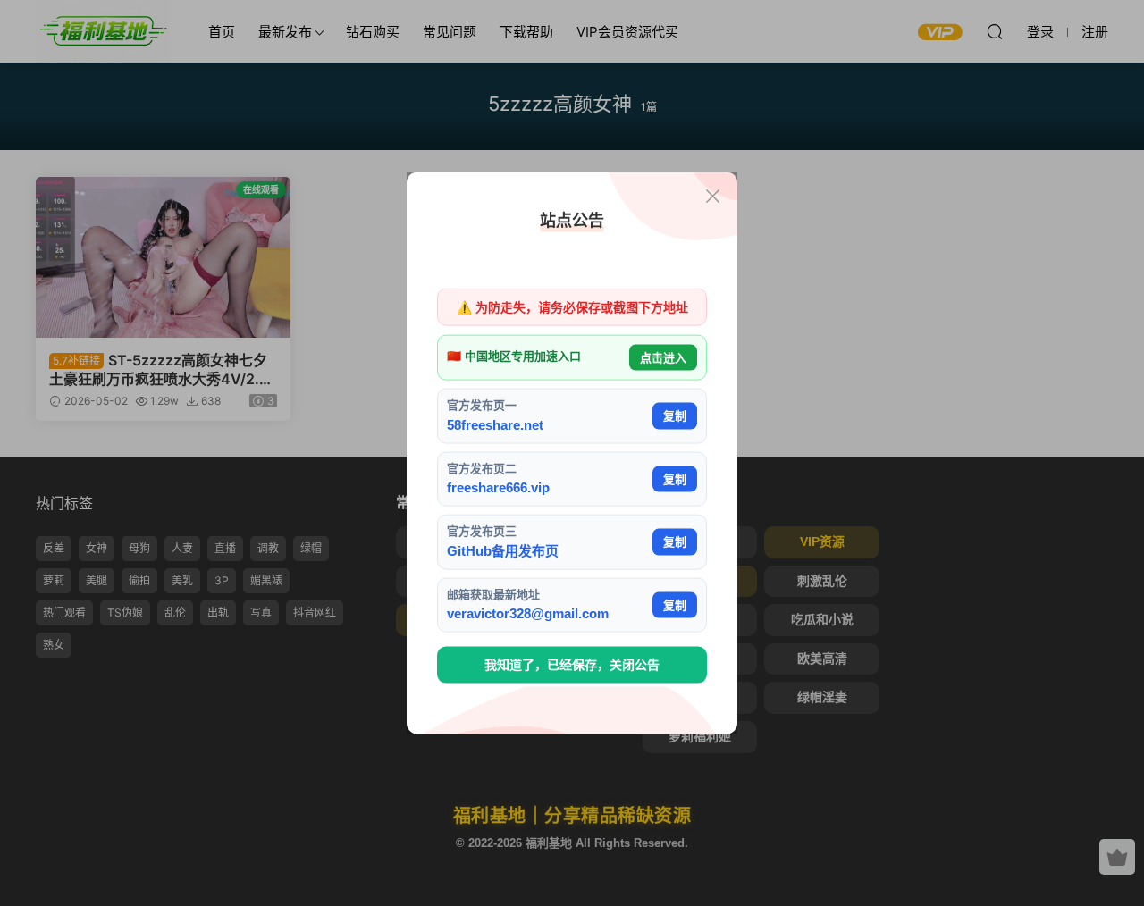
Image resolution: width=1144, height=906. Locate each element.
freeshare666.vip (498, 487)
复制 (674, 416)
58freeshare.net (495, 424)
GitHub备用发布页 (503, 550)
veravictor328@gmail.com (528, 613)
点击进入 (663, 357)
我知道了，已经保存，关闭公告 (572, 665)
